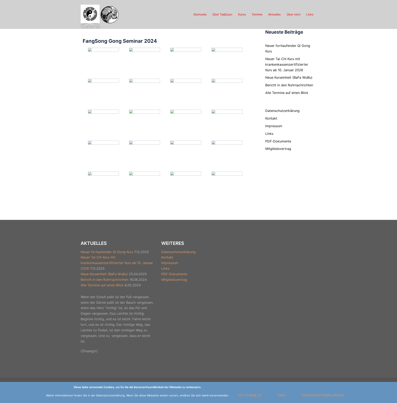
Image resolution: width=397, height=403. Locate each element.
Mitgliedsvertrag (278, 149)
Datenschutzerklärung (282, 111)
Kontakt (271, 118)
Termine (257, 14)
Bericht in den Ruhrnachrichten (289, 85)
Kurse (242, 14)
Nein (282, 395)
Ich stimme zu (250, 395)
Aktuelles (274, 14)
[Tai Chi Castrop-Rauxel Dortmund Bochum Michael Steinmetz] (101, 14)
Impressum (273, 126)
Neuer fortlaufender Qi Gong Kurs (107, 252)
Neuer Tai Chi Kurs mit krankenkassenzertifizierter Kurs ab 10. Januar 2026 (286, 64)
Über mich (293, 14)
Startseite (200, 14)
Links (309, 14)
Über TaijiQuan (222, 14)
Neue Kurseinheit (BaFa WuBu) (288, 77)
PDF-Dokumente (278, 141)
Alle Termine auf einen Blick (286, 93)
